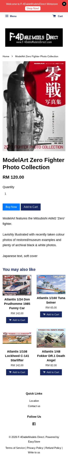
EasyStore (34, 441)
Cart (60, 16)
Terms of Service (15, 447)
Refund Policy (53, 447)
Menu (13, 16)
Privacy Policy (35, 447)
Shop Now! (33, 8)
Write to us (34, 452)
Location (34, 400)
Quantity (8, 187)
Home (6, 56)
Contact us (34, 406)
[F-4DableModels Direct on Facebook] (34, 424)
